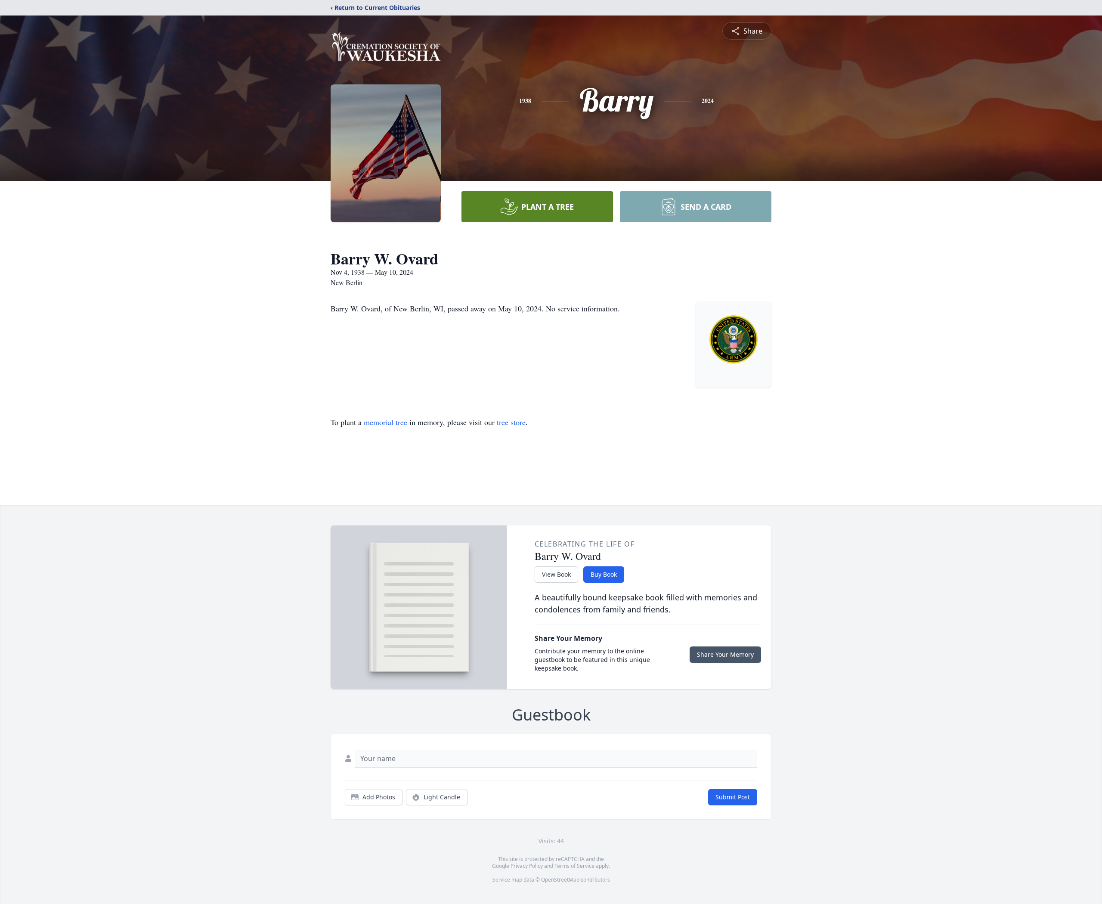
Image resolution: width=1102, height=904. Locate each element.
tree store (511, 422)
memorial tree (385, 422)
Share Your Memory (725, 654)
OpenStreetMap (560, 879)
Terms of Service (574, 866)
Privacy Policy (527, 866)
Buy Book (604, 574)
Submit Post (732, 797)
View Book (556, 574)
